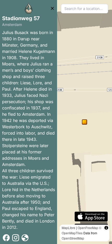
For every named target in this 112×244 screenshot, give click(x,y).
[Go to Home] (28, 8)
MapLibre (68, 227)
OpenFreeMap (88, 227)
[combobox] (84, 8)
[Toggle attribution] (106, 228)
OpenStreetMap (73, 238)
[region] (84, 122)
